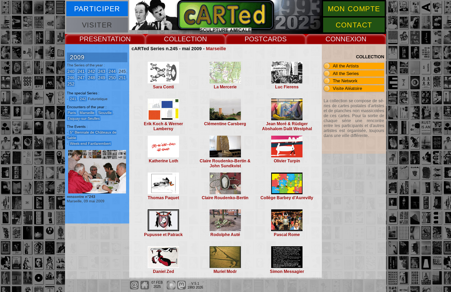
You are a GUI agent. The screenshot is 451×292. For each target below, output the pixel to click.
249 (101, 77)
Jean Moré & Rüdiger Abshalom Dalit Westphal (287, 126)
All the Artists (346, 65)
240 (70, 71)
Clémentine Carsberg (225, 124)
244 (112, 71)
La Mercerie (225, 87)
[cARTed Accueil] (144, 288)
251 (122, 77)
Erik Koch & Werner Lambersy (163, 126)
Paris (72, 113)
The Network (345, 80)
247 (81, 77)
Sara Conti (163, 87)
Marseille (216, 48)
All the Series (346, 73)
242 (91, 71)
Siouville (105, 113)
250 (112, 77)
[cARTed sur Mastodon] (181, 288)
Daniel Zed (163, 271)
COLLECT (179, 39)
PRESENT (95, 39)
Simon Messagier (287, 271)
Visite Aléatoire (347, 88)
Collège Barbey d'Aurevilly (286, 198)
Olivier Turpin (287, 161)
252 (70, 84)
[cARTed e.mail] (134, 288)
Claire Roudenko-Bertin (225, 198)
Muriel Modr (225, 271)
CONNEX (339, 39)
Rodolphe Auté (225, 234)
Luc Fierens (287, 87)
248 (91, 77)
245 (122, 71)
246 (70, 77)
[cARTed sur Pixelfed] (171, 288)
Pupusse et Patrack (163, 234)
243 (101, 71)
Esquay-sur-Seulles (84, 118)
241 (81, 71)
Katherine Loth (163, 161)
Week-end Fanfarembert (90, 143)
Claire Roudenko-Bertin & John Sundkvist (225, 163)
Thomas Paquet (163, 198)
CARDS (275, 39)
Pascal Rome (287, 234)
